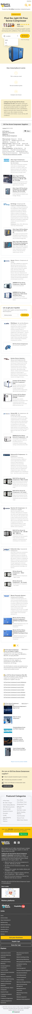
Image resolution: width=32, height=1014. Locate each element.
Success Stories (4, 931)
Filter (28, 131)
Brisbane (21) (20, 145)
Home (2, 915)
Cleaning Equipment (5, 959)
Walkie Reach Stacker (22, 820)
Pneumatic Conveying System (18, 150)
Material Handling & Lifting (23, 957)
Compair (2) (13, 142)
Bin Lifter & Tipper (7, 802)
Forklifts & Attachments (6, 981)
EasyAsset (7, 877)
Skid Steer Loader (21, 810)
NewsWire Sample (5, 927)
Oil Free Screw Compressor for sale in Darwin (14, 697)
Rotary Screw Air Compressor (9, 153)
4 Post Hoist (6, 800)
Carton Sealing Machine (9, 805)
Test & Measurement (21, 975)
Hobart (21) (12, 145)
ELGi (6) (20, 139)
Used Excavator (21, 816)
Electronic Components (6, 976)
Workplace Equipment (22, 997)
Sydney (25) (25, 143)
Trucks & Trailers (20, 979)
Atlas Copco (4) (6, 140)
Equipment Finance (8, 811)
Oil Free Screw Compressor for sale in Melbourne (15, 682)
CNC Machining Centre (9, 807)
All (17, 142)
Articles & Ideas (4, 918)
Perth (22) (4, 145)
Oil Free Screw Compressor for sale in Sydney (14, 684)
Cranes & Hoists (4, 970)
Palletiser (5, 821)
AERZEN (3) (5, 142)
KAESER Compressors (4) (18, 140)
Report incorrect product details (19, 761)
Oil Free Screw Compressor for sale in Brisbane (14, 692)
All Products (5, 131)
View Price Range (25, 39)
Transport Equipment (21, 977)
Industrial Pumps (4, 992)
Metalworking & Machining (23, 959)
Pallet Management (21, 968)
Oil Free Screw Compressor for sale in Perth (14, 687)
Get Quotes (25, 36)
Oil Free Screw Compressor (9, 136)
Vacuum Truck (20, 818)
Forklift (4, 815)
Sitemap (3, 934)
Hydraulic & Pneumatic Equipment (8, 133)
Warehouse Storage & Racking (23, 982)
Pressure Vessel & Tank (8, 151)
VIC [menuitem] (6, 43)
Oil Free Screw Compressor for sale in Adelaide (14, 695)
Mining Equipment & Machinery (24, 961)
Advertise (29, 1)
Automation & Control (6, 953)
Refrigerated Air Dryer (22, 151)
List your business (16, 938)
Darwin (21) (8, 146)
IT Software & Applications (7, 998)
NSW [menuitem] (6, 40)
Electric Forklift (6, 809)
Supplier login (16, 941)
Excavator (5, 813)
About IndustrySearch (6, 920)
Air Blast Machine (18, 148)
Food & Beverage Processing (7, 979)
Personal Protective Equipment (24, 970)
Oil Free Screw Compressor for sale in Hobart (14, 690)
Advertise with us (5, 929)
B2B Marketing (4, 922)
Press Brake (20, 800)
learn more (8, 786)
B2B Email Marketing (5, 924)
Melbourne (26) (16, 143)
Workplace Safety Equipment (23, 999)
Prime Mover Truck (22, 802)
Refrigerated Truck (21, 804)
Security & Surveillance (22, 972)
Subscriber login (16, 945)
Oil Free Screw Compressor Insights (12, 154)
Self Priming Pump (24, 153)
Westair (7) (13, 139)
